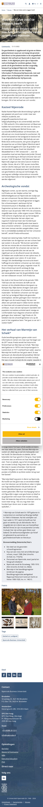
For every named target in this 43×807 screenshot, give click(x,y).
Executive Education (9, 759)
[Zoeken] (26, 4)
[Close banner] (40, 364)
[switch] (38, 406)
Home (3, 10)
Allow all (21, 434)
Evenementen (17, 802)
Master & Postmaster (10, 752)
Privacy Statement (10, 804)
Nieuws (9, 10)
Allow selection (21, 441)
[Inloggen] (29, 3)
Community (6, 46)
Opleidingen (6, 802)
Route (4, 726)
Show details (32, 427)
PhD (3, 762)
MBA (3, 755)
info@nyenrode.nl (9, 735)
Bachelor (5, 749)
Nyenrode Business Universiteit (14, 640)
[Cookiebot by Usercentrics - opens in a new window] (26, 364)
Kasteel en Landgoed (10, 636)
